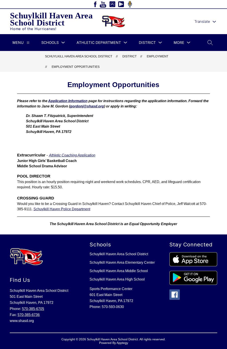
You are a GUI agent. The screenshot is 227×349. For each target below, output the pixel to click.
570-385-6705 (33, 309)
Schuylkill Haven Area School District (78, 56)
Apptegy (122, 343)
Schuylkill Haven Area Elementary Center (122, 262)
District (147, 42)
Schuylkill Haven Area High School (117, 279)
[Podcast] (130, 4)
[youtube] (103, 4)
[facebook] (95, 4)
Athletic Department (98, 42)
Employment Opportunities (76, 66)
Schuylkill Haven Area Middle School (119, 271)
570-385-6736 (29, 315)
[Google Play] (121, 4)
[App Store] (112, 4)
